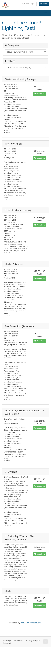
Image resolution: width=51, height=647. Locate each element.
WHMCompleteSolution (31, 622)
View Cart (43, 4)
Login (33, 3)
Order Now (40, 93)
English (24, 3)
